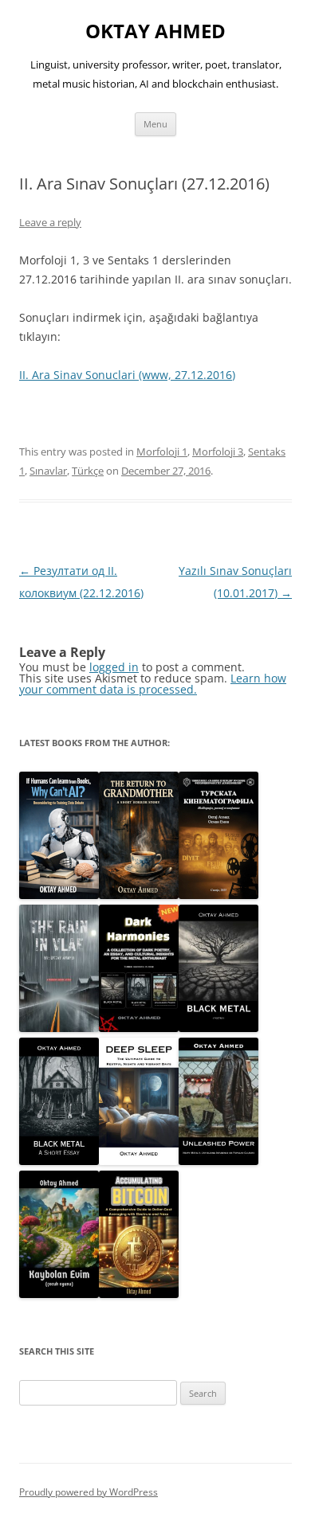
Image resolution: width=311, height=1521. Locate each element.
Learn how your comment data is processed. (152, 684)
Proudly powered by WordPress (88, 1492)
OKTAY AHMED (155, 31)
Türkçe (88, 470)
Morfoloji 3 (217, 451)
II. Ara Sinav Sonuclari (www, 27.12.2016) (127, 374)
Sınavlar (48, 470)
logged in (114, 666)
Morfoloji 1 (161, 451)
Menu (155, 124)
